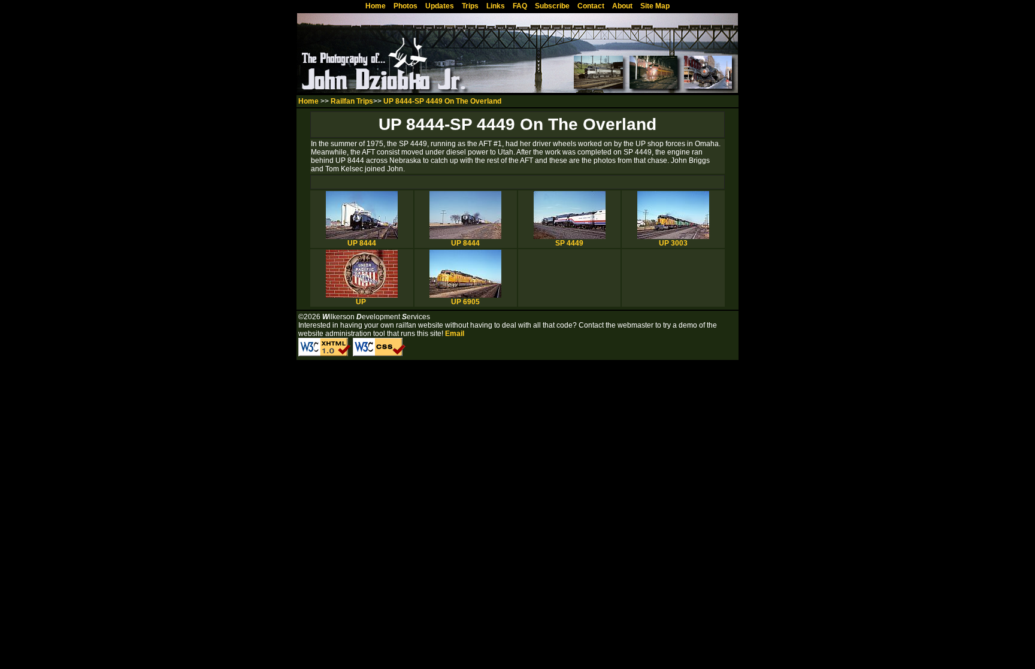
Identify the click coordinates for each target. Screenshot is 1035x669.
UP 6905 (465, 302)
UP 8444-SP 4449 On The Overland (442, 101)
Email (454, 333)
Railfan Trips (352, 101)
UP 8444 (361, 243)
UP (362, 302)
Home (308, 101)
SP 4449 (569, 243)
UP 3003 (673, 243)
